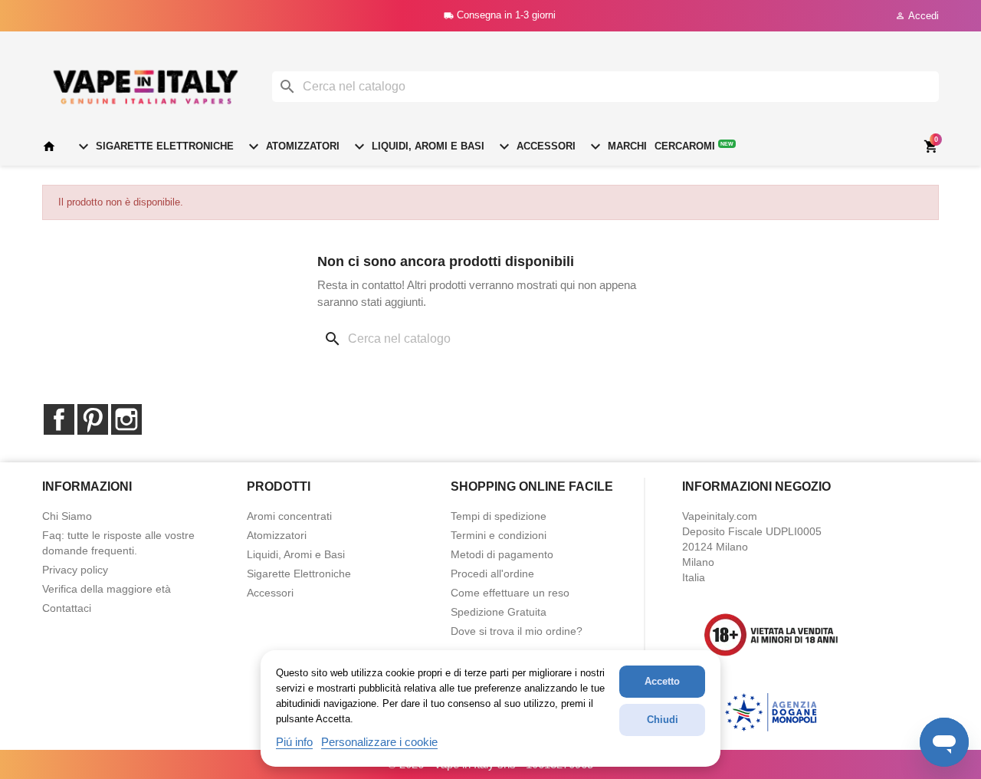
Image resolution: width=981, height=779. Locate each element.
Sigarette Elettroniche (154, 146)
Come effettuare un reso (510, 593)
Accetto (662, 681)
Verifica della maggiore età (106, 589)
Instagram (126, 419)
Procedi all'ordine (492, 573)
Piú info (294, 741)
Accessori (535, 146)
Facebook (59, 419)
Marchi (616, 146)
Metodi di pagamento (502, 554)
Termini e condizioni (498, 535)
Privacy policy (75, 570)
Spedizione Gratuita (498, 612)
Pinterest (92, 419)
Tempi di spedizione (498, 516)
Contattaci (66, 608)
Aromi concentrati (289, 516)
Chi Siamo (67, 516)
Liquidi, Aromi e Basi (417, 146)
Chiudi (662, 719)
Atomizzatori (292, 146)
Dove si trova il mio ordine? (516, 631)
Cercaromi (694, 146)
